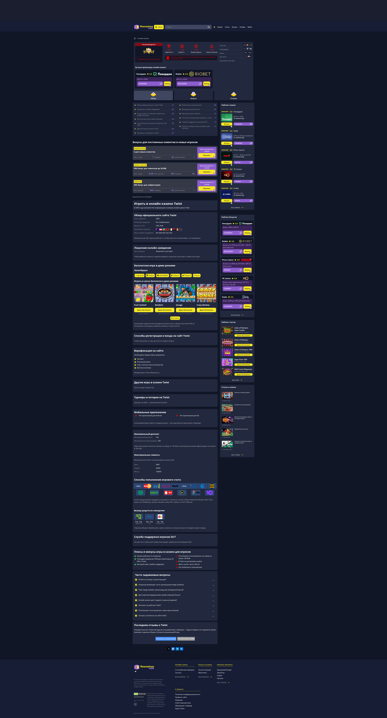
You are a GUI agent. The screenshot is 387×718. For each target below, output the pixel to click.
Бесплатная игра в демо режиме (149, 119)
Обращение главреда (183, 705)
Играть (167, 84)
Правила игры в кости (241, 429)
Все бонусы (235, 315)
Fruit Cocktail (140, 305)
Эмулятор (221, 672)
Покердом (141, 74)
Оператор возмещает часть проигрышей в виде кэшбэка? (161, 585)
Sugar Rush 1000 (240, 359)
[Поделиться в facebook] (173, 648)
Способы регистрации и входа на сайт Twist (152, 124)
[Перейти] (214, 27)
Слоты (227, 27)
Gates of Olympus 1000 (243, 350)
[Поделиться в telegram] (177, 648)
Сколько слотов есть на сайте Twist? (153, 616)
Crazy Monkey (203, 305)
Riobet (179, 74)
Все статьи (235, 455)
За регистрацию (204, 670)
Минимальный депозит (191, 109)
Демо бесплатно (143, 310)
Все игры (235, 380)
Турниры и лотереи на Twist (148, 133)
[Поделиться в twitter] (168, 648)
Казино (220, 27)
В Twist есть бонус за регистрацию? (152, 580)
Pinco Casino (239, 150)
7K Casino (238, 169)
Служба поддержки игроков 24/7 (194, 122)
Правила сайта (181, 697)
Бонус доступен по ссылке (207, 150)
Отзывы (242, 27)
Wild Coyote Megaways (243, 369)
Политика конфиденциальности (187, 694)
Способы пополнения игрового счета (197, 118)
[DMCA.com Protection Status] (140, 694)
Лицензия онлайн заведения (148, 109)
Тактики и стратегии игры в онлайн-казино (243, 442)
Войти (250, 27)
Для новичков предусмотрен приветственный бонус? (159, 595)
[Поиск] (209, 27)
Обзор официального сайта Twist (150, 105)
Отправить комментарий (166, 639)
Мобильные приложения (192, 105)
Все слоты (175, 318)
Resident (159, 305)
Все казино (235, 208)
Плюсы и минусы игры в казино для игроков (196, 127)
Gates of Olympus (241, 340)
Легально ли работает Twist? (150, 605)
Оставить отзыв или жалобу (149, 59)
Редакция (179, 700)
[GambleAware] (140, 697)
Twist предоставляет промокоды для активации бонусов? (161, 590)
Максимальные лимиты (191, 113)
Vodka (236, 188)
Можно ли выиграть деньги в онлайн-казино (243, 417)
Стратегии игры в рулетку (242, 404)
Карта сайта (179, 708)
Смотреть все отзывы (186, 638)
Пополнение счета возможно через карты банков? (159, 610)
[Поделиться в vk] (181, 648)
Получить (206, 155)
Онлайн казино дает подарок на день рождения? (158, 600)
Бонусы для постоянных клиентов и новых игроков (151, 114)
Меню (160, 27)
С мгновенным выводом (184, 670)
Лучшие (220, 678)
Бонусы (234, 27)
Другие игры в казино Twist (147, 129)
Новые (219, 675)
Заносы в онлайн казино (242, 392)
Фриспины (202, 672)
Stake (236, 131)
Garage (179, 305)
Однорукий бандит (224, 670)
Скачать (178, 672)
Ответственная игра (183, 703)
